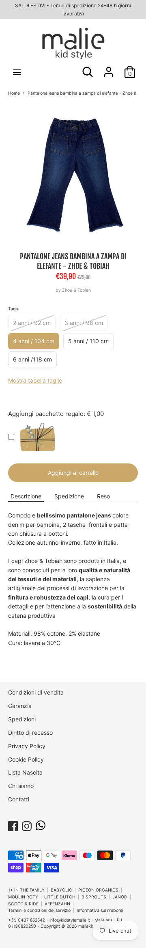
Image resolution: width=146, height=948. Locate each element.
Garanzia (20, 705)
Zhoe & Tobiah (76, 290)
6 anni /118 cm (32, 359)
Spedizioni (22, 719)
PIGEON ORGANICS (98, 890)
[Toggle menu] (17, 72)
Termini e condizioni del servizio (39, 910)
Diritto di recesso (30, 732)
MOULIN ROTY (23, 897)
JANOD (119, 897)
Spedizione (69, 496)
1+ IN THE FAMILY (26, 890)
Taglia (13, 309)
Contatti (18, 799)
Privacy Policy (26, 745)
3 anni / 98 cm (83, 322)
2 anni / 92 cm (32, 322)
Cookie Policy (26, 759)
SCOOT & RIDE (23, 904)
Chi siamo (21, 785)
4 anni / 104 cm (33, 341)
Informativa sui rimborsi (100, 910)
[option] (73, 174)
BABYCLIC (61, 890)
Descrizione (26, 496)
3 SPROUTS (94, 897)
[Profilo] (109, 68)
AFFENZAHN (57, 904)
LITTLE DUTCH (59, 897)
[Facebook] (13, 824)
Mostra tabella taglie (35, 380)
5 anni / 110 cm (88, 341)
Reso (103, 496)
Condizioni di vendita (36, 692)
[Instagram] (27, 824)
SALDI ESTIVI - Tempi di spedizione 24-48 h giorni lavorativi (73, 9)
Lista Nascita (25, 772)
